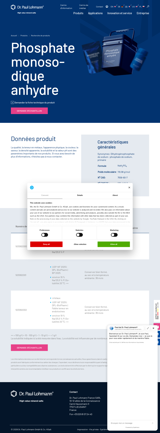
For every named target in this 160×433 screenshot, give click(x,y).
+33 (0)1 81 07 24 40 (83, 414)
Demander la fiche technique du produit (34, 102)
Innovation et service (119, 13)
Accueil (14, 35)
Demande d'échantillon (29, 110)
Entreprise (143, 13)
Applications (95, 13)
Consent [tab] (44, 195)
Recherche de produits (40, 35)
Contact (99, 6)
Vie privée (94, 429)
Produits (78, 13)
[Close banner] (129, 187)
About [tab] (115, 195)
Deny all (46, 244)
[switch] (44, 235)
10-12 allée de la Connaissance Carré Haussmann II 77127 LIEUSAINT (84, 403)
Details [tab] (80, 195)
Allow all (113, 244)
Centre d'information (66, 6)
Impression (82, 429)
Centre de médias (83, 6)
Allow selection (80, 244)
